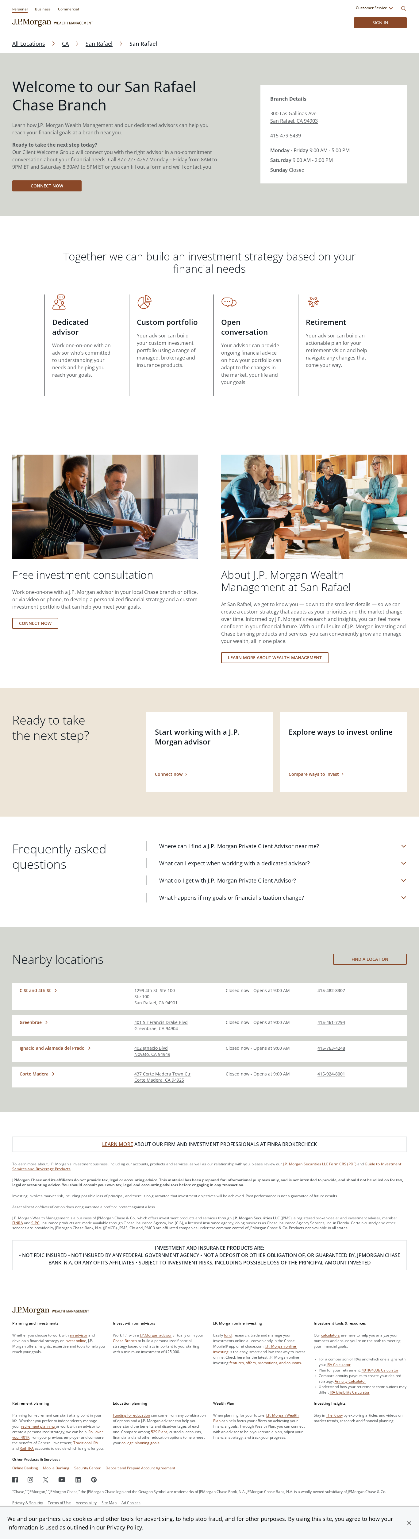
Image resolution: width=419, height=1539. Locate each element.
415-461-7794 (331, 1022)
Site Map (109, 1502)
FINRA (17, 1222)
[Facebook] (15, 1480)
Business (42, 9)
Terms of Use (59, 1502)
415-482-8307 (331, 990)
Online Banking (25, 1468)
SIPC (35, 1222)
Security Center (87, 1468)
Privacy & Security (27, 1502)
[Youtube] (62, 1480)
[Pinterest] (94, 1480)
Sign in (380, 22)
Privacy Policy (124, 1527)
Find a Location (370, 959)
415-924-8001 (331, 1074)
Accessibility (86, 1502)
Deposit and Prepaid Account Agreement (140, 1468)
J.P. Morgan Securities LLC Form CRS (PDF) (319, 1164)
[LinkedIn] (78, 1480)
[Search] (404, 9)
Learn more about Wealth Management (275, 657)
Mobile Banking (56, 1468)
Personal (20, 9)
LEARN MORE (117, 1144)
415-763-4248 (331, 1048)
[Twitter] (45, 1480)
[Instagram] (30, 1480)
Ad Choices (130, 1502)
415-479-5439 (285, 135)
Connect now (47, 186)
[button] (409, 1523)
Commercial (68, 9)
